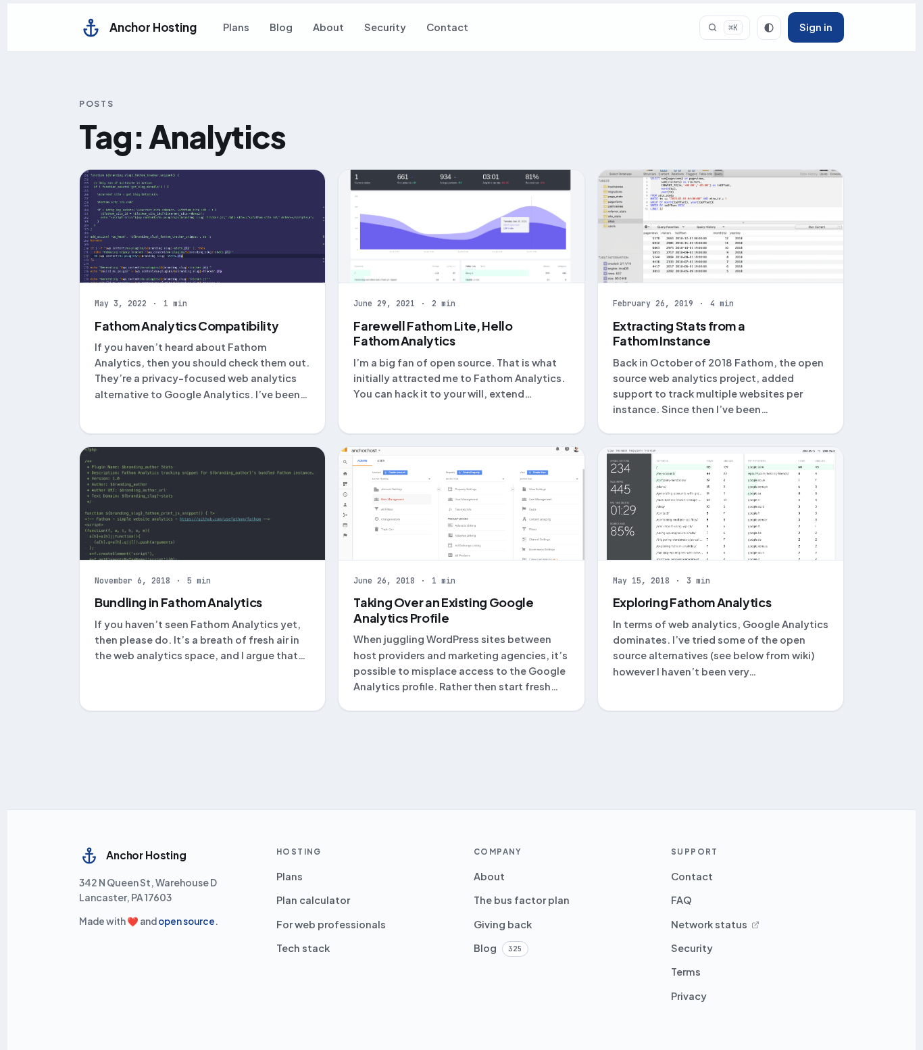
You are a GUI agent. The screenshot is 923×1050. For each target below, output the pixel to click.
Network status (709, 924)
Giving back (503, 924)
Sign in (815, 27)
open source (186, 921)
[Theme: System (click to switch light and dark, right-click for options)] (769, 28)
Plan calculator (313, 900)
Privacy (689, 996)
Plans (236, 27)
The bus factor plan (522, 900)
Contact (447, 27)
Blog (281, 27)
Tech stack (303, 948)
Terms (686, 971)
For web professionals (331, 924)
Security (385, 27)
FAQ (681, 900)
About (328, 27)
